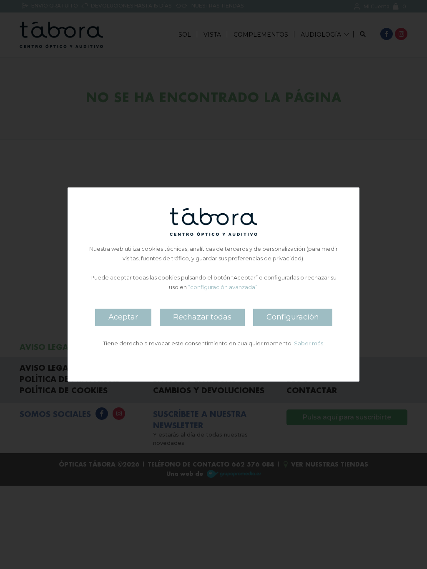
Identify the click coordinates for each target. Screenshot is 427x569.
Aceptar (123, 317)
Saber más (308, 343)
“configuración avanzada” (222, 287)
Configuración (292, 317)
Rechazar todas (202, 317)
